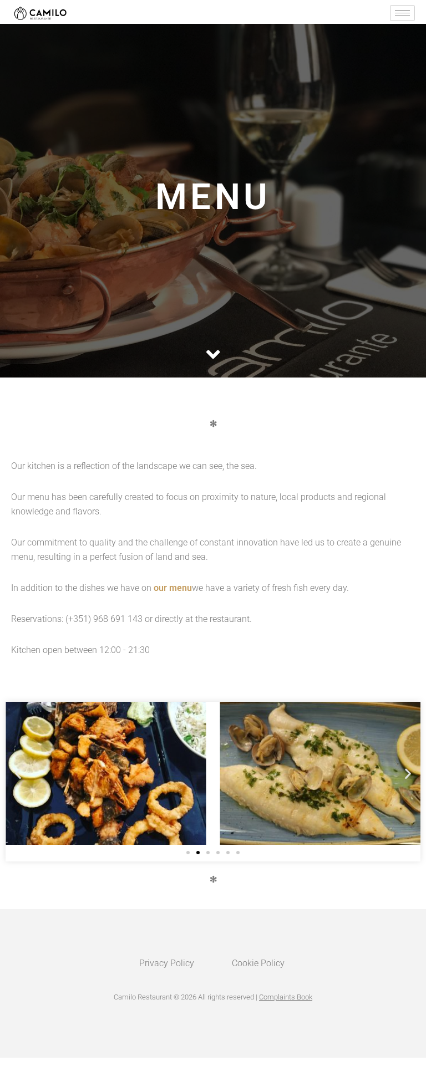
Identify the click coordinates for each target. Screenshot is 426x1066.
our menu (173, 588)
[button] (18, 773)
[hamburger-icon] (402, 13)
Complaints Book (285, 997)
